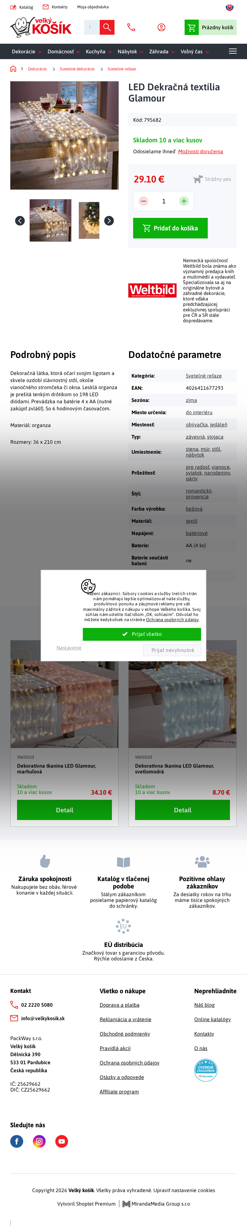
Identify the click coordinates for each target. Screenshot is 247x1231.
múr (205, 449)
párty (192, 478)
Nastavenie (69, 647)
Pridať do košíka (176, 228)
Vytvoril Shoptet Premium (86, 1204)
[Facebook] (16, 1141)
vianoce (221, 467)
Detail (64, 810)
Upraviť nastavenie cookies (184, 1190)
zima (191, 400)
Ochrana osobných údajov (172, 619)
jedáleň (218, 424)
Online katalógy (212, 1019)
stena (192, 449)
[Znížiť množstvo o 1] (143, 201)
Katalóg (26, 7)
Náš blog (204, 1005)
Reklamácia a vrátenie (125, 1019)
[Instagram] (39, 1141)
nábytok (195, 455)
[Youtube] (61, 1141)
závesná (195, 437)
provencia (197, 496)
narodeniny (217, 473)
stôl (216, 449)
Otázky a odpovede (122, 1077)
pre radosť (197, 467)
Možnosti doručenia (200, 151)
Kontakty (60, 6)
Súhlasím (142, 634)
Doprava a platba (120, 1005)
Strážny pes (218, 179)
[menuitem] (28, 51)
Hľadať (107, 27)
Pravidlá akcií (115, 1048)
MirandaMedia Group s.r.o (160, 1204)
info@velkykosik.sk (43, 1018)
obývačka (197, 424)
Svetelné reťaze (204, 376)
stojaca (215, 437)
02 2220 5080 (37, 1005)
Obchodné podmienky (125, 1034)
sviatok (194, 473)
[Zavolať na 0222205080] (132, 27)
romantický (198, 491)
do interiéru (199, 412)
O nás (200, 1048)
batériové (197, 533)
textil (191, 521)
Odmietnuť (172, 650)
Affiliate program (119, 1091)
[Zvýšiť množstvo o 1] (184, 201)
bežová (194, 509)
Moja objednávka (93, 6)
